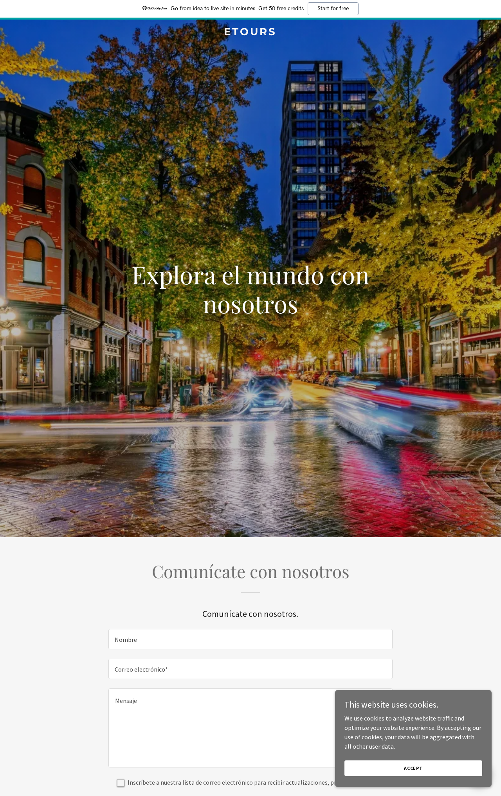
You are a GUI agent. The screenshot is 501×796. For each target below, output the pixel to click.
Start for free (333, 8)
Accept (413, 768)
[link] (250, 33)
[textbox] (250, 639)
